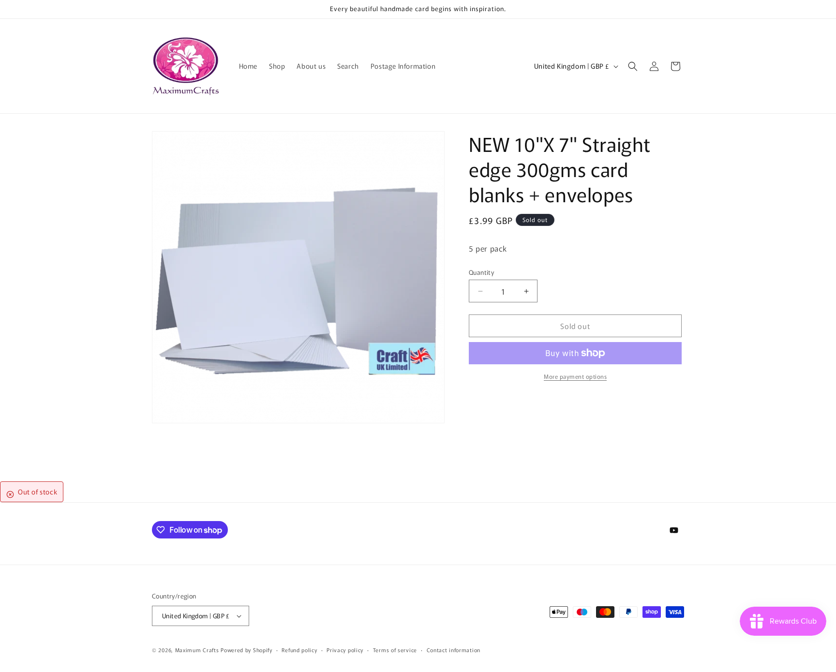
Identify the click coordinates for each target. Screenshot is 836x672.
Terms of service (395, 650)
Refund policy (299, 650)
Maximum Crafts (197, 650)
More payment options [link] (575, 376)
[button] (632, 66)
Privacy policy (345, 650)
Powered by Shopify (246, 650)
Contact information (453, 650)
